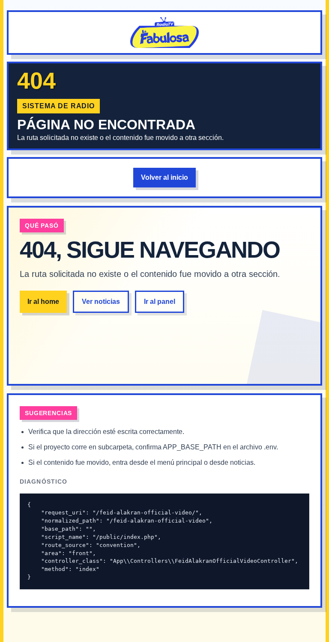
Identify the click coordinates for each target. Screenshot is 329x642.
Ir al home (43, 301)
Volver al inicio (164, 177)
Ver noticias (101, 301)
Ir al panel (159, 301)
